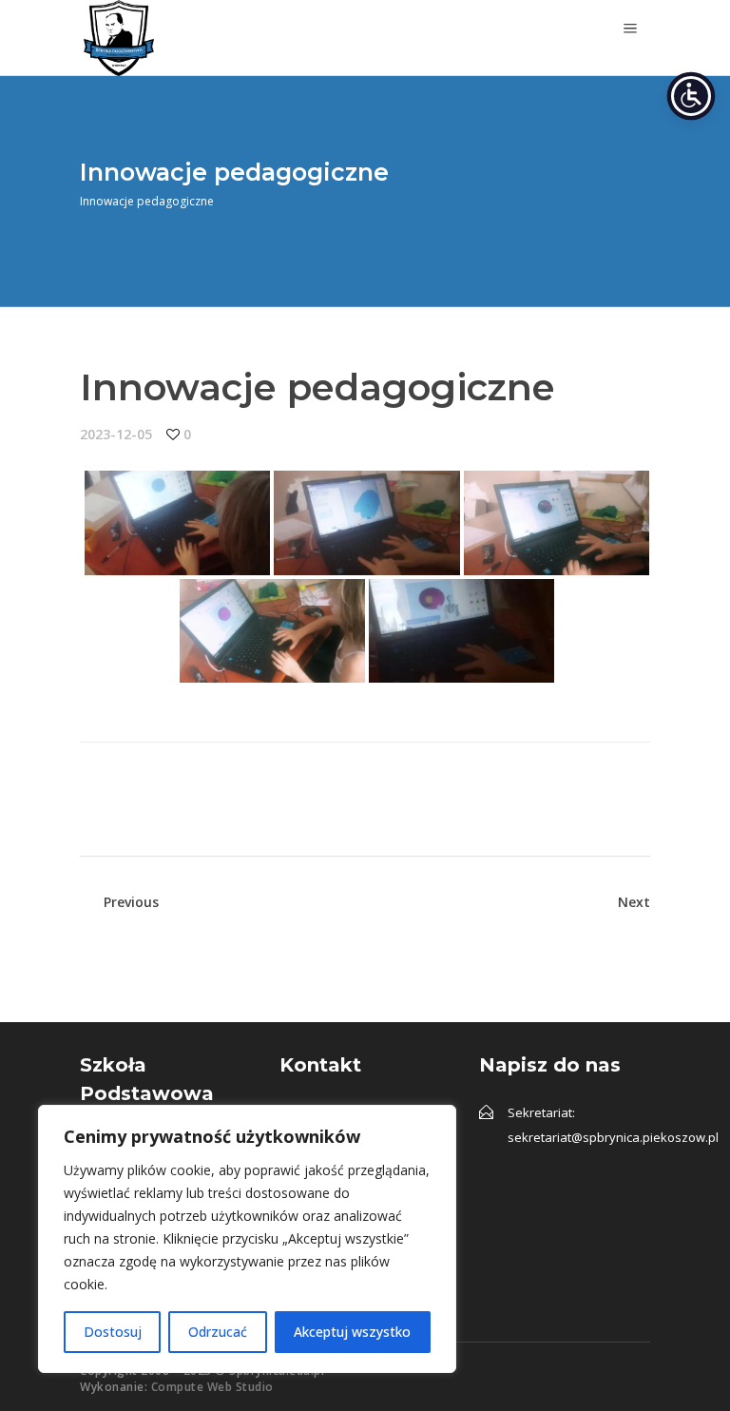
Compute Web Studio (212, 1387)
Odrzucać (217, 1332)
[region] (247, 1239)
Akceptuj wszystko (352, 1332)
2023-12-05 (116, 434)
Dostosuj (113, 1332)
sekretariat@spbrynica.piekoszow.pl (613, 1137)
